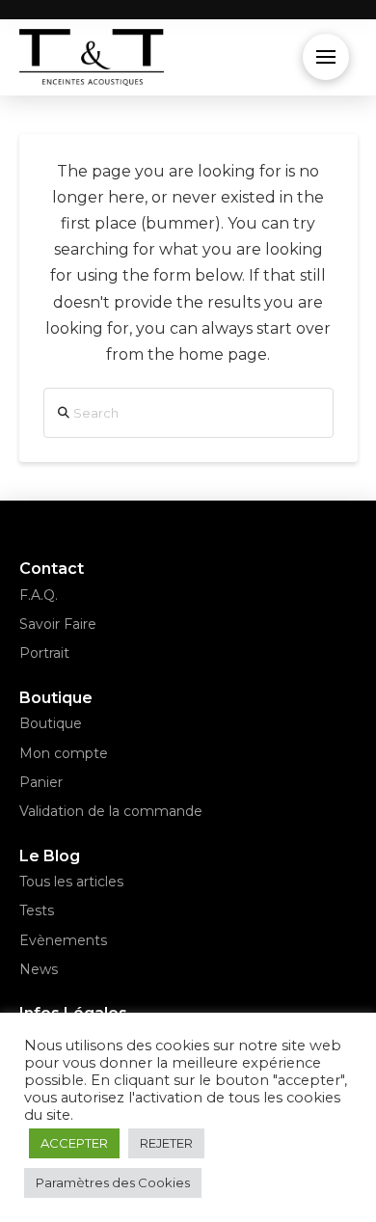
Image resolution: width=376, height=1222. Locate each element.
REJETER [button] (166, 1143)
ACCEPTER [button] (74, 1143)
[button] (326, 57)
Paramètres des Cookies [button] (113, 1182)
